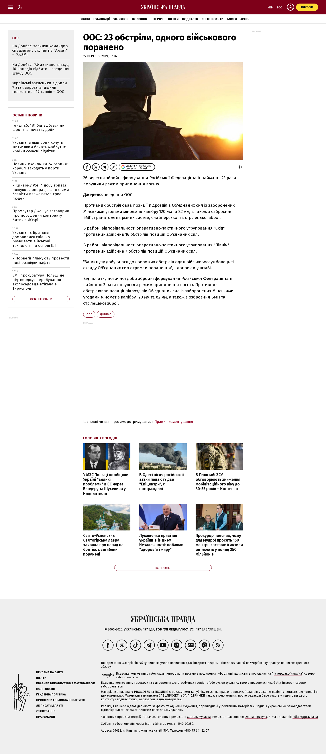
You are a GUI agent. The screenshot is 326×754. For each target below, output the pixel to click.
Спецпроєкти (212, 19)
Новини (83, 19)
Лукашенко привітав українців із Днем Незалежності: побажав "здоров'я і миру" (161, 542)
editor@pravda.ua (305, 717)
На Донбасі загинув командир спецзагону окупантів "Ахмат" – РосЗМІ (40, 50)
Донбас (105, 314)
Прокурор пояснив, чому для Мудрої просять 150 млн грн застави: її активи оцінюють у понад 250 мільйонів (219, 545)
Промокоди (45, 716)
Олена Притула (256, 717)
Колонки (139, 19)
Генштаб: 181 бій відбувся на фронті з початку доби (38, 127)
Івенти (173, 19)
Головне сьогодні (100, 438)
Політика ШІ (45, 689)
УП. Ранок (121, 19)
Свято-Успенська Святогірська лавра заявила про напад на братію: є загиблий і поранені (103, 545)
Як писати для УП (49, 705)
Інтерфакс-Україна (288, 673)
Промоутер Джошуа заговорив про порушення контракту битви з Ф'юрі (40, 215)
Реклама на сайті (49, 672)
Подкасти (190, 19)
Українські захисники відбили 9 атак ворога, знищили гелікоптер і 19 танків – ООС (39, 87)
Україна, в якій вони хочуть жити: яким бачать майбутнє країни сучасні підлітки (39, 146)
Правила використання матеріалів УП (65, 683)
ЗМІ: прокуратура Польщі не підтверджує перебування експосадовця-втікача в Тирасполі (38, 282)
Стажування (45, 711)
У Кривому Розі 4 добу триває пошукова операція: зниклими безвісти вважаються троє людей (40, 192)
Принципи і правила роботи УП (60, 700)
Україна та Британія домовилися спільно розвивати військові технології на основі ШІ (34, 239)
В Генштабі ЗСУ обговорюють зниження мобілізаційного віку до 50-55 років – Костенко (218, 482)
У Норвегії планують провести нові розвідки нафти (40, 260)
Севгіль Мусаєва (199, 717)
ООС (128, 194)
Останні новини (27, 115)
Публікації (101, 19)
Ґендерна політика (51, 694)
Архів (244, 19)
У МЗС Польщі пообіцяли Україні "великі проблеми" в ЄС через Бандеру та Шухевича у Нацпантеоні (105, 484)
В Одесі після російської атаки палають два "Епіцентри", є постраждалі (161, 482)
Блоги (232, 19)
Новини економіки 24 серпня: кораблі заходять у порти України (40, 168)
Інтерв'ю (158, 19)
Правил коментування (173, 422)
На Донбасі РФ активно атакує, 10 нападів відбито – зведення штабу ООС (40, 69)
